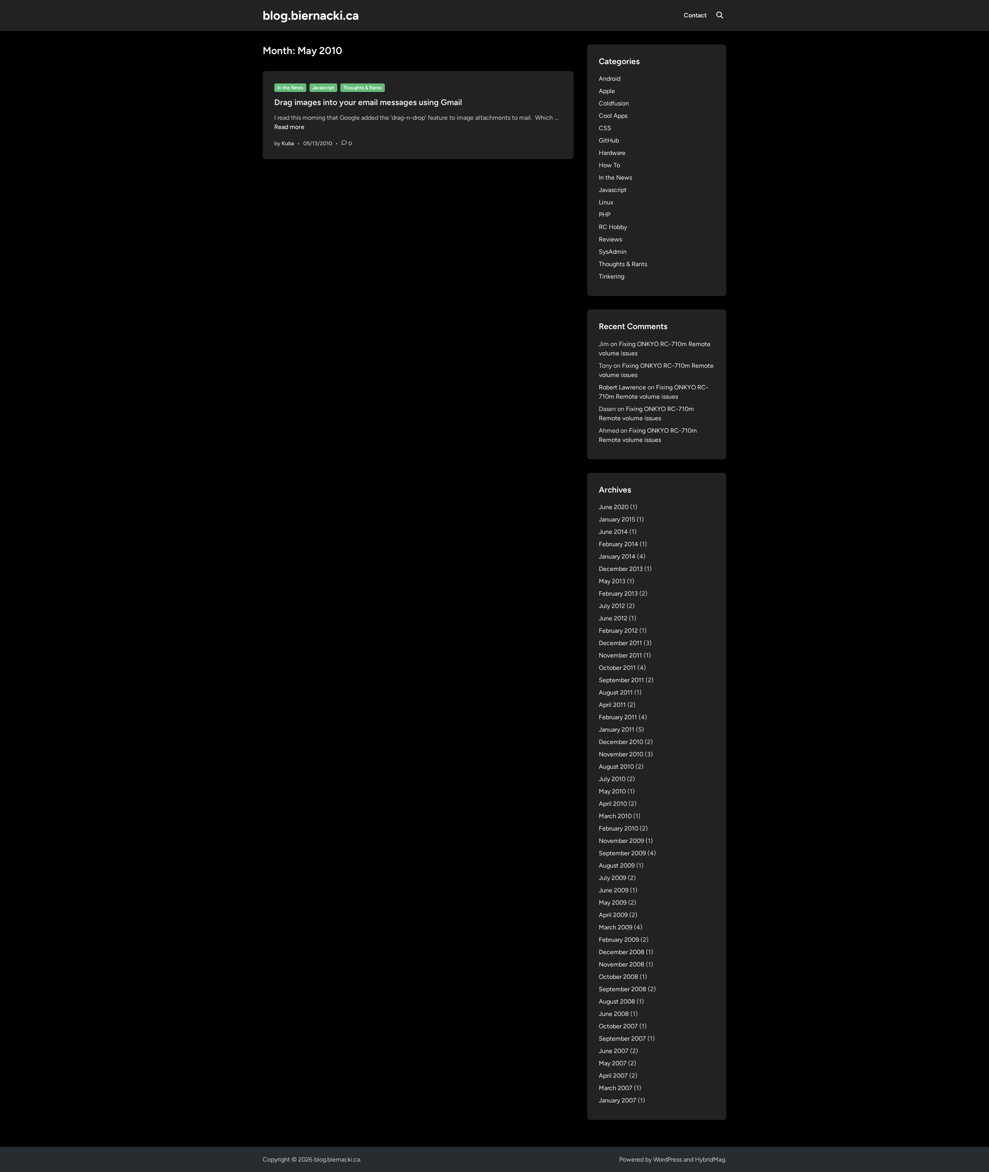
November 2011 (620, 655)
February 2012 (618, 630)
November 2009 (621, 840)
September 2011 (621, 680)
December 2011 (620, 643)
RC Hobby (613, 227)
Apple (607, 91)
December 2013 (621, 568)
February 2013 (618, 593)
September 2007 (622, 1038)
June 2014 (613, 531)
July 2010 (612, 779)
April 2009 (613, 915)
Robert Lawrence (622, 387)
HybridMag (710, 1159)
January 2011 (616, 729)
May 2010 (612, 791)
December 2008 (621, 952)
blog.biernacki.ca (311, 15)
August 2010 (616, 766)
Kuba (288, 143)
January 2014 (617, 556)
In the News (290, 87)
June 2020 (614, 507)
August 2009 (617, 865)
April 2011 (612, 704)
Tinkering (611, 276)
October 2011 (617, 667)
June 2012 (613, 618)
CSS (605, 128)
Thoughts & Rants (362, 87)
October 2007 (618, 1026)
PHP (604, 214)
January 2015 (617, 519)
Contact (695, 15)
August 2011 (616, 692)
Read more (289, 127)
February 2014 (618, 544)
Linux (606, 202)
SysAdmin (613, 251)
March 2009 (615, 927)
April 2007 (613, 1075)
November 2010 (621, 754)
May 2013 (612, 581)
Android (609, 78)
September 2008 (622, 989)
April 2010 (613, 803)
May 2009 (613, 902)
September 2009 (622, 853)
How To (609, 165)
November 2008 (621, 964)
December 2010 (621, 742)
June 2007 (614, 1051)
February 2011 (618, 717)
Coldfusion (614, 103)
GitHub (609, 140)
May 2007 (613, 1063)
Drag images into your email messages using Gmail (368, 102)
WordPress (667, 1159)
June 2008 (614, 1013)
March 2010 (615, 816)
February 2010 (618, 828)
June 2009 (614, 890)
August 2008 (617, 1001)
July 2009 (612, 878)
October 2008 (618, 976)
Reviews (610, 239)
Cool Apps (613, 115)
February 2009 (619, 939)
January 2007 (617, 1100)
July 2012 (612, 606)
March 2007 (615, 1088)
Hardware (612, 152)
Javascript (323, 87)
